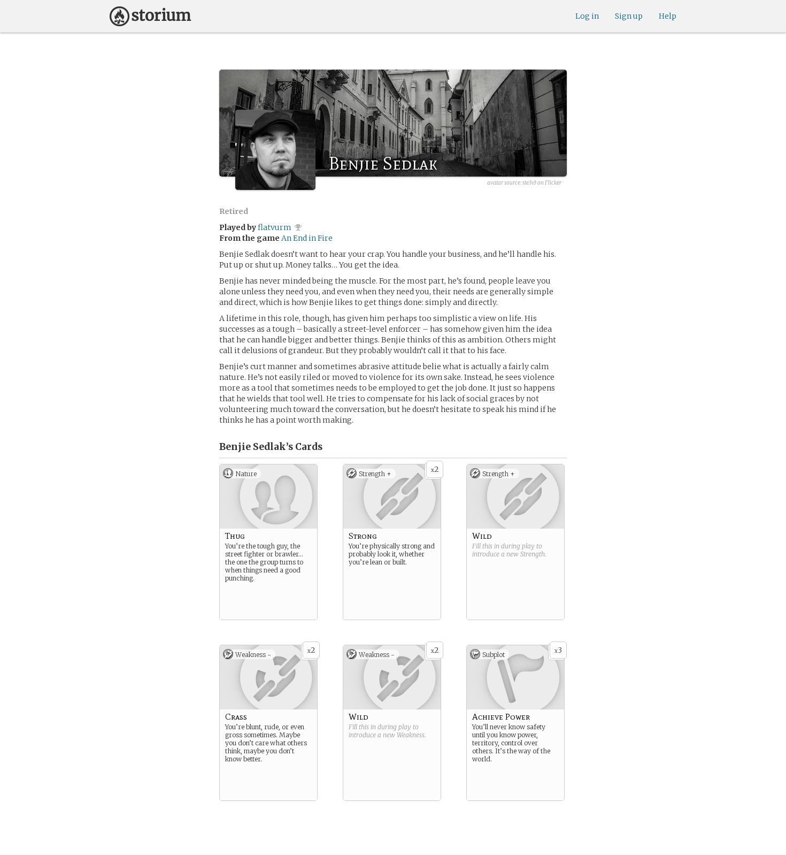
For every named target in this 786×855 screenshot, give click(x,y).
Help (667, 16)
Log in (587, 16)
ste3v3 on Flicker (541, 182)
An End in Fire (307, 238)
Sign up (629, 16)
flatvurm (274, 227)
